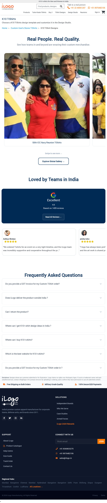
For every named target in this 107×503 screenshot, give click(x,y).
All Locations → (36, 486)
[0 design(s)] (103, 12)
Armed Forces (62, 418)
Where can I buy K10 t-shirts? (18, 339)
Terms (103, 495)
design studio (73, 12)
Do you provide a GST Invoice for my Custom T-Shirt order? (32, 283)
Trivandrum (6, 486)
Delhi (70, 483)
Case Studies (62, 413)
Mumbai (5, 483)
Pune (75, 483)
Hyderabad (41, 483)
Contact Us (7, 466)
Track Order (8, 461)
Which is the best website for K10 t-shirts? (24, 353)
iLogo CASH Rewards (65, 424)
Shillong (82, 483)
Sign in (97, 12)
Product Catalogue (14, 446)
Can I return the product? (17, 311)
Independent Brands (65, 403)
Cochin (16, 486)
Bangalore (14, 483)
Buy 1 (51, 12)
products (26, 12)
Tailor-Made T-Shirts (39, 12)
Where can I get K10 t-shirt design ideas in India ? (28, 325)
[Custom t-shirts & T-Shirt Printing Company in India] (8, 6)
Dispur (90, 483)
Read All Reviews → (53, 217)
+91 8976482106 (97, 7)
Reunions (83, 12)
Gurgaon (98, 483)
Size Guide (7, 456)
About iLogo (8, 440)
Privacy (95, 495)
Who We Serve (62, 408)
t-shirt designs (60, 12)
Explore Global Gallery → (53, 161)
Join (101, 441)
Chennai (23, 483)
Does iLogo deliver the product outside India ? (26, 297)
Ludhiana (24, 486)
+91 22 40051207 (77, 7)
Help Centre (8, 451)
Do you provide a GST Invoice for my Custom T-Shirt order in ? (33, 367)
